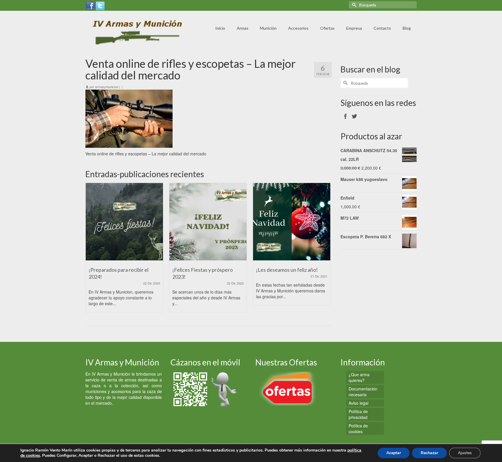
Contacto (382, 28)
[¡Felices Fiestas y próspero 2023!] (208, 221)
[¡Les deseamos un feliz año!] (291, 221)
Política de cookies (358, 428)
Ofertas (327, 28)
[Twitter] (100, 5)
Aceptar (393, 453)
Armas (242, 28)
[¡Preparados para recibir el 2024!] (124, 221)
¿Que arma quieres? (359, 377)
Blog (407, 28)
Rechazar (429, 453)
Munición (268, 28)
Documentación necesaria (363, 391)
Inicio (220, 28)
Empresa (354, 28)
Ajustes (465, 453)
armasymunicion (106, 86)
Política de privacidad (358, 414)
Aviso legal (358, 403)
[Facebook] (90, 5)
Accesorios (298, 28)
